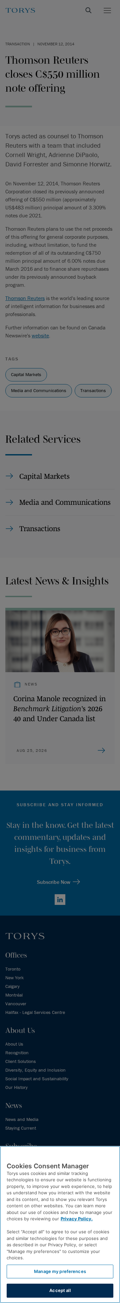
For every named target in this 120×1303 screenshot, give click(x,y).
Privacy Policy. (77, 1218)
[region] (60, 1224)
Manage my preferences (60, 1271)
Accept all (59, 1290)
